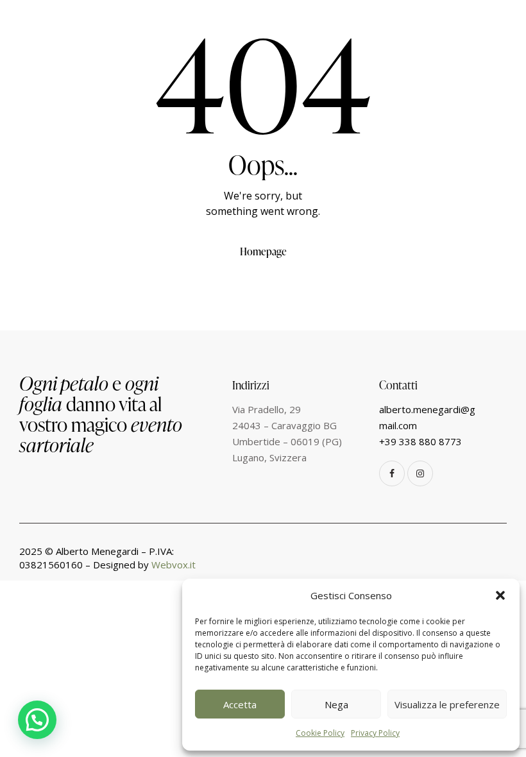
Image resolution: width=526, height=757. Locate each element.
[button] (500, 595)
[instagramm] (420, 473)
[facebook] (392, 473)
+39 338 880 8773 (420, 441)
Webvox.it (173, 564)
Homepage (263, 251)
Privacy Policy (375, 732)
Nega (336, 704)
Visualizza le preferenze (447, 704)
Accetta (240, 704)
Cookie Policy (320, 732)
